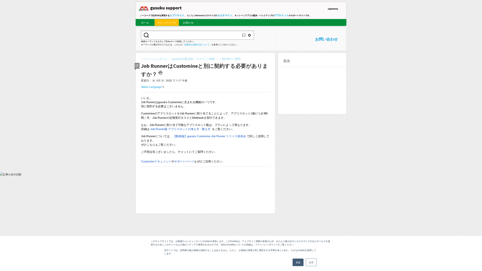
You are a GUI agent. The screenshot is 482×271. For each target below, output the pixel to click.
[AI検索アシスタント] (243, 35)
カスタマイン (224, 15)
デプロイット (281, 15)
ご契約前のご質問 (229, 59)
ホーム (145, 22)
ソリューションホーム (154, 59)
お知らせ (188, 22)
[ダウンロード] (234, 87)
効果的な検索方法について (197, 44)
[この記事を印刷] (160, 73)
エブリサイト (177, 15)
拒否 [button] (311, 262)
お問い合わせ (326, 39)
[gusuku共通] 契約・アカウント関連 (193, 59)
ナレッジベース (166, 22)
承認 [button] (298, 262)
